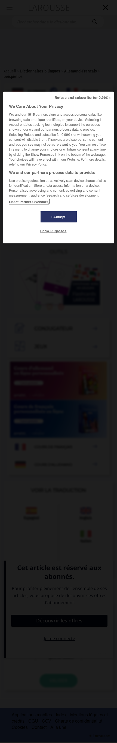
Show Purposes (53, 230)
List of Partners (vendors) (29, 201)
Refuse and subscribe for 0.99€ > (83, 97)
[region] (58, 167)
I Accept (58, 216)
